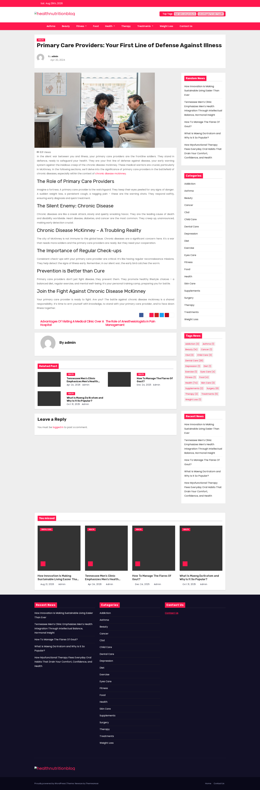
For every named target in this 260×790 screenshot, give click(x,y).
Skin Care (189, 283)
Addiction (189, 183)
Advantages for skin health (210, 14)
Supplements (192, 290)
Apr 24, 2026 (73, 384)
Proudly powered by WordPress (50, 783)
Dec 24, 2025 (144, 384)
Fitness (80, 26)
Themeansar (92, 783)
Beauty (66, 26)
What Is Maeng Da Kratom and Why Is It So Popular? (85, 399)
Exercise (189, 248)
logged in (58, 427)
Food (96, 26)
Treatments (144, 26)
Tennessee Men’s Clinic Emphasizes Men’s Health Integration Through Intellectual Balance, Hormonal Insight (63, 628)
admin (54, 56)
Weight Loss (166, 26)
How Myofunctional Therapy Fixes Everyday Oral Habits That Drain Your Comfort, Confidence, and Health (63, 662)
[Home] (38, 26)
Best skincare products (185, 14)
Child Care (190, 219)
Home (208, 783)
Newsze (79, 783)
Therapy (126, 26)
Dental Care (191, 226)
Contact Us (186, 26)
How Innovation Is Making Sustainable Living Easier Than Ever (201, 91)
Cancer (188, 205)
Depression (191, 233)
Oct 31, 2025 (73, 404)
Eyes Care (190, 255)
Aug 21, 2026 (47, 584)
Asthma (51, 26)
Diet (186, 241)
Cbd (186, 212)
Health (109, 26)
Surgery (188, 298)
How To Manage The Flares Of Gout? (56, 639)
